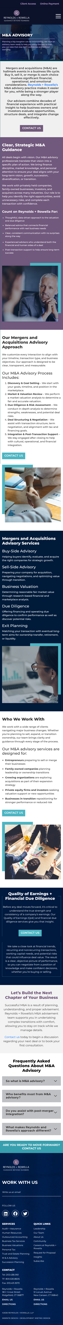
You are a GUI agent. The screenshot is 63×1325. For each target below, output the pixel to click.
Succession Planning (13, 1262)
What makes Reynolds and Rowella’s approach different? (28, 1129)
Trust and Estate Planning (15, 1254)
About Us (38, 1237)
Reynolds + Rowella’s (43, 85)
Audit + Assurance (11, 1228)
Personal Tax (8, 1249)
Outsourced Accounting (14, 1237)
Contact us (12, 1037)
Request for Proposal (45, 1253)
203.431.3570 (13, 1283)
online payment (49, 3)
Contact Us (13, 455)
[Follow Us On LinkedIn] (5, 1213)
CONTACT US (31, 128)
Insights (38, 1257)
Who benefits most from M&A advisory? (28, 1096)
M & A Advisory (10, 1258)
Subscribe (39, 1261)
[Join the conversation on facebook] (15, 1213)
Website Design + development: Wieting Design (26, 1318)
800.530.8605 (13, 1279)
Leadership (39, 1228)
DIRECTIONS (9, 1304)
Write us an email (11, 1192)
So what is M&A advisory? (25, 1081)
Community (40, 1241)
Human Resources (12, 1233)
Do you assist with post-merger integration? (30, 1112)
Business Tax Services (13, 1241)
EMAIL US (7, 1299)
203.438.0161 (12, 1275)
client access (28, 3)
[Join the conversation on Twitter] (25, 1213)
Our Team (39, 1233)
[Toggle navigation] (58, 16)
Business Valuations (12, 1245)
